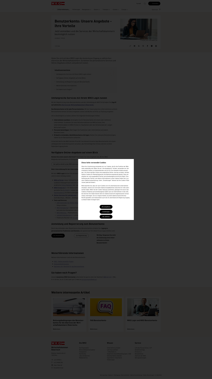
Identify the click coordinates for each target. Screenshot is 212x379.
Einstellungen (106, 212)
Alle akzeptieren (106, 207)
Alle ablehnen (106, 216)
